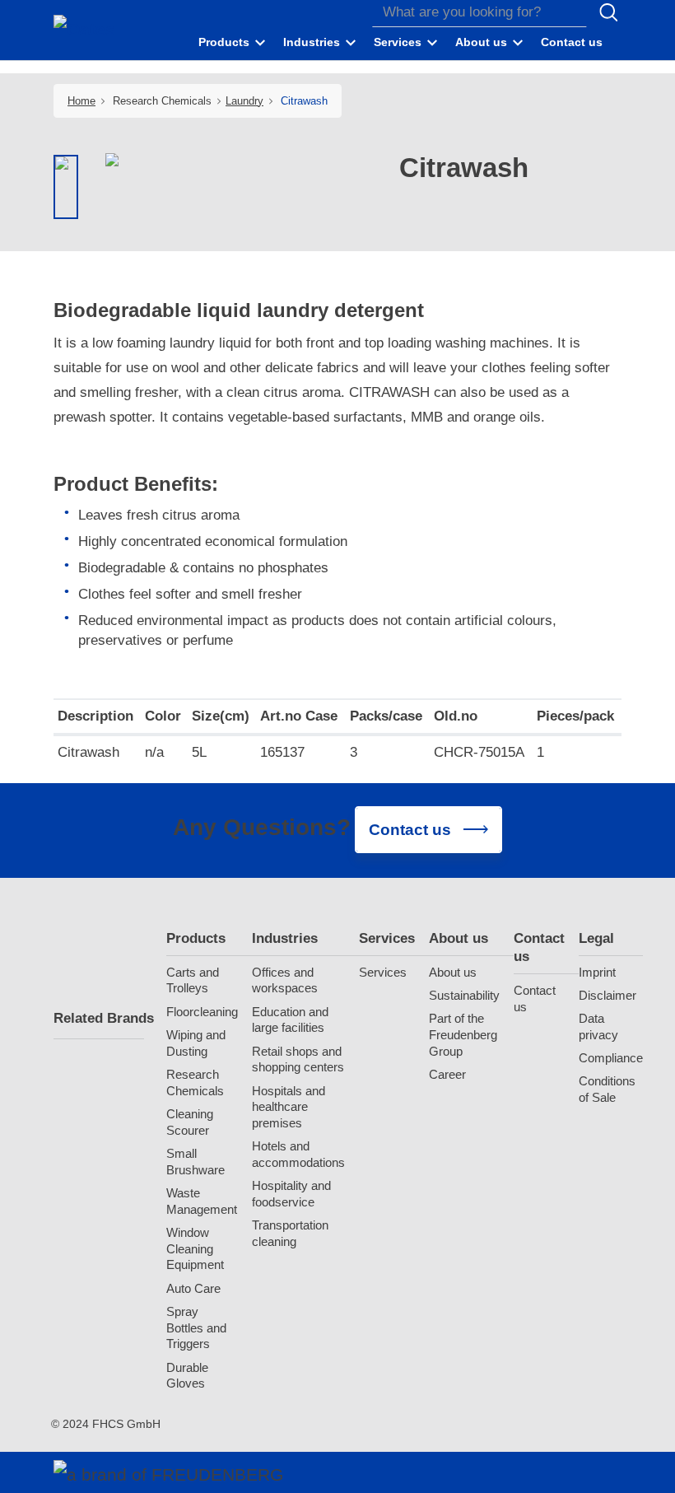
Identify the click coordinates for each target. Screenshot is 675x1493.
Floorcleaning (202, 1012)
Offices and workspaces (285, 980)
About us (458, 938)
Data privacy (598, 1026)
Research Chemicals (195, 1082)
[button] (233, 43)
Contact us (539, 947)
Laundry (244, 101)
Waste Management (201, 1201)
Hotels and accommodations (298, 1154)
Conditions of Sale (607, 1089)
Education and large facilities (290, 1020)
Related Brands (99, 1018)
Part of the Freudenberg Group (463, 1034)
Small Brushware (195, 1161)
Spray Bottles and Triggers (196, 1327)
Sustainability (464, 995)
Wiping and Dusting (196, 1043)
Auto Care (193, 1288)
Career (447, 1074)
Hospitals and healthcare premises (288, 1107)
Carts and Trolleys (192, 980)
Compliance (611, 1058)
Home (81, 101)
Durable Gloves (187, 1375)
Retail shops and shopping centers (298, 1059)
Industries (285, 938)
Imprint (597, 972)
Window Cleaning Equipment (195, 1248)
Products (196, 938)
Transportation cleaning (290, 1233)
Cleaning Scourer (189, 1122)
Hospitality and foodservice (291, 1193)
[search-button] (608, 12)
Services (387, 938)
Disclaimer (607, 995)
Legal (596, 938)
